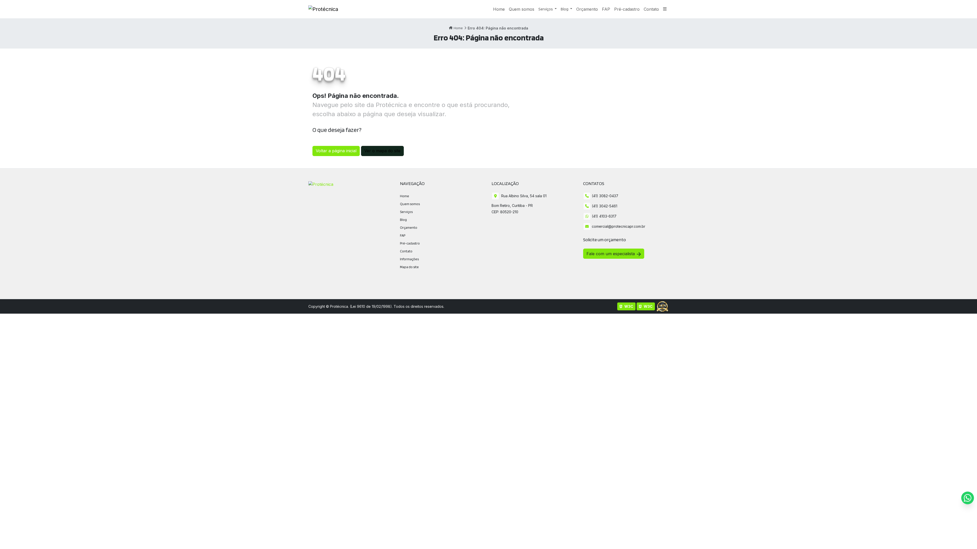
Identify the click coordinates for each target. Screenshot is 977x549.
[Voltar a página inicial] (320, 183)
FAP (402, 235)
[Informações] (665, 9)
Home (458, 28)
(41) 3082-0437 (604, 196)
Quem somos (410, 204)
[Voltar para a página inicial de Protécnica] (323, 9)
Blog (565, 9)
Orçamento (408, 227)
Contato (406, 251)
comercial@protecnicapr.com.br (618, 226)
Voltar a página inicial (336, 150)
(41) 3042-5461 (604, 206)
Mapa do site (409, 267)
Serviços (546, 9)
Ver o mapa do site (382, 150)
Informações (409, 259)
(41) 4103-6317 (603, 216)
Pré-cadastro (410, 243)
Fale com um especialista (610, 253)
